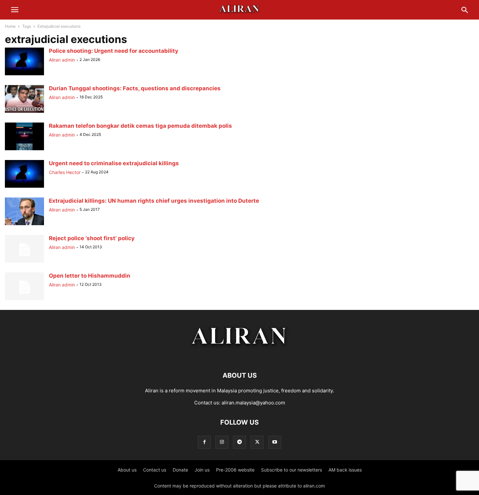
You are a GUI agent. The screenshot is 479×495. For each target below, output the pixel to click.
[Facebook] (204, 442)
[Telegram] (239, 442)
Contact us (154, 470)
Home (10, 26)
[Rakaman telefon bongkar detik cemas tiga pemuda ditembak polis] (24, 150)
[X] (257, 442)
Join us (202, 470)
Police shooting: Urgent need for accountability (113, 51)
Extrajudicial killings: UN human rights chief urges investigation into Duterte (154, 200)
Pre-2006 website (235, 470)
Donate (180, 470)
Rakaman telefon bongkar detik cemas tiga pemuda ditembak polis (140, 126)
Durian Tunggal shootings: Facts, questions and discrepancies (135, 88)
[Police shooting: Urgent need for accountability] (24, 75)
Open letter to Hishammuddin (89, 275)
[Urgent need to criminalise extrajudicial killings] (24, 187)
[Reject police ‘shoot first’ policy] (24, 262)
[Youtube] (274, 442)
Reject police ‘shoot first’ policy (92, 238)
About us (127, 470)
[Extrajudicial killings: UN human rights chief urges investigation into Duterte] (24, 225)
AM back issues (345, 470)
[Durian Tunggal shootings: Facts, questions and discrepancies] (24, 112)
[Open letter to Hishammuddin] (24, 300)
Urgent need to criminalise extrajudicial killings (114, 163)
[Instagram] (221, 442)
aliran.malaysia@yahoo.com (253, 403)
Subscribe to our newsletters (291, 470)
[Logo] (239, 356)
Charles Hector (64, 172)
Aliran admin (62, 60)
